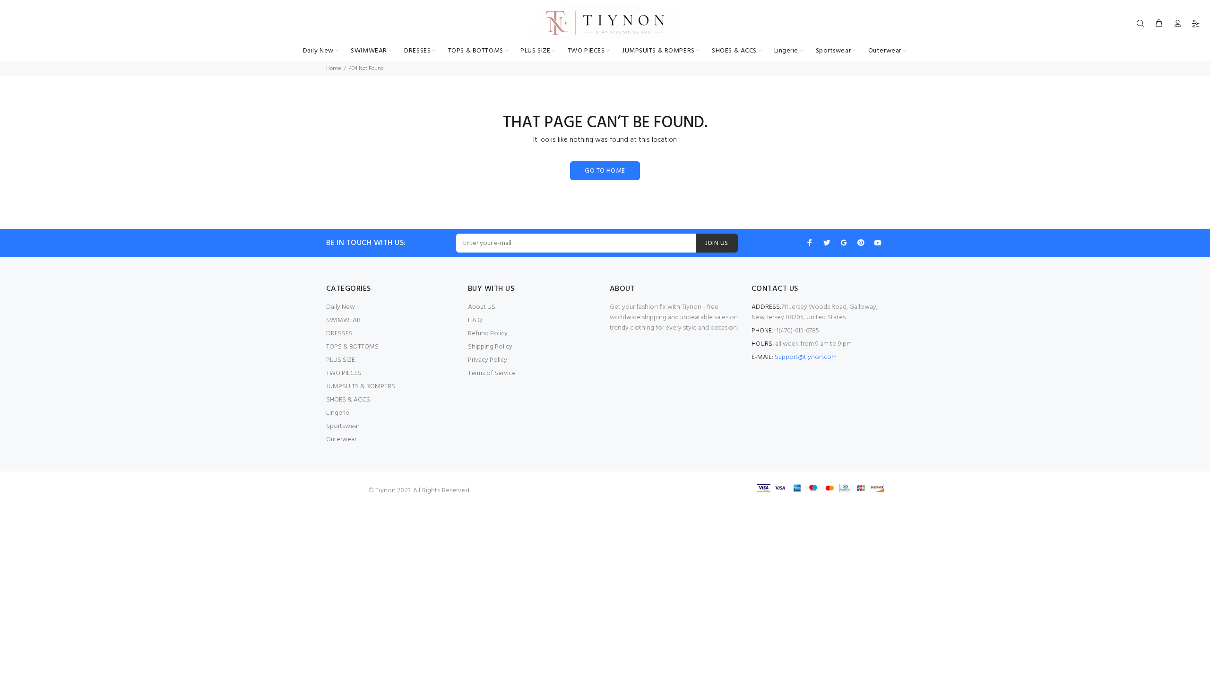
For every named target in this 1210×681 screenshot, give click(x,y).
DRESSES (339, 333)
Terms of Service (492, 373)
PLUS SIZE (340, 360)
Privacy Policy (487, 360)
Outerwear (341, 439)
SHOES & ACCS (348, 399)
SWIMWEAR (343, 320)
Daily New (340, 307)
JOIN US (716, 243)
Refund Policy (488, 333)
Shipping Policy (490, 346)
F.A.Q (475, 320)
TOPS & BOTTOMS (352, 346)
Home (333, 68)
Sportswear (342, 426)
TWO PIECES (344, 373)
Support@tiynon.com (806, 357)
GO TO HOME (605, 171)
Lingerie (337, 413)
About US (481, 307)
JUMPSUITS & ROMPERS (360, 386)
